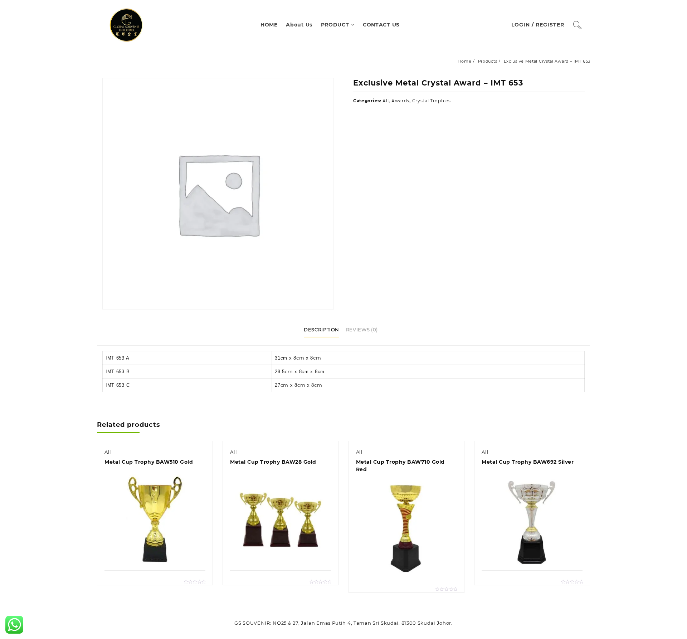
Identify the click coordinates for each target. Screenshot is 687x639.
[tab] (324, 330)
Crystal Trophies (431, 100)
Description (321, 329)
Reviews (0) (362, 329)
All (386, 100)
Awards (400, 100)
